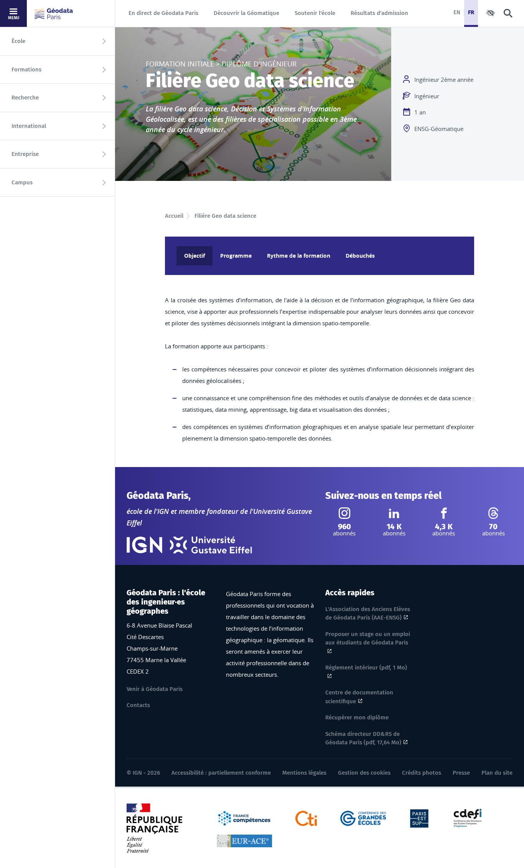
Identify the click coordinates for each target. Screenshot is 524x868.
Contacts (138, 705)
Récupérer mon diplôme (357, 717)
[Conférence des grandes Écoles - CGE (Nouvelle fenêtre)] (363, 818)
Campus (22, 182)
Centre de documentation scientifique (359, 697)
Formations (26, 69)
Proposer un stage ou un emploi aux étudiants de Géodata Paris (367, 638)
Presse (461, 772)
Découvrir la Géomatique (246, 13)
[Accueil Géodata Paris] (54, 13)
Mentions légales (304, 772)
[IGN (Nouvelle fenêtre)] (144, 545)
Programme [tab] (236, 255)
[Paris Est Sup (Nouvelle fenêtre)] (419, 818)
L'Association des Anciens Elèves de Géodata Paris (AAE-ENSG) (367, 613)
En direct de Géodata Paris (163, 13)
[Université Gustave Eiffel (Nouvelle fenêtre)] (211, 545)
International (29, 126)
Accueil (174, 215)
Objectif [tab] (194, 255)
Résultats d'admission (379, 13)
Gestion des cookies (364, 772)
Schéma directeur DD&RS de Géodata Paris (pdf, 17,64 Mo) (363, 738)
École (18, 41)
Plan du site (496, 772)
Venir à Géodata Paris (155, 689)
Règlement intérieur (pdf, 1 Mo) (366, 667)
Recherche (25, 97)
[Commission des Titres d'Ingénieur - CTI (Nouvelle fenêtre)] (306, 818)
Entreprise (25, 154)
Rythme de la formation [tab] (298, 255)
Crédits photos (421, 772)
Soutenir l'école (315, 13)
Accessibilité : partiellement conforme (221, 772)
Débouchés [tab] (360, 255)
